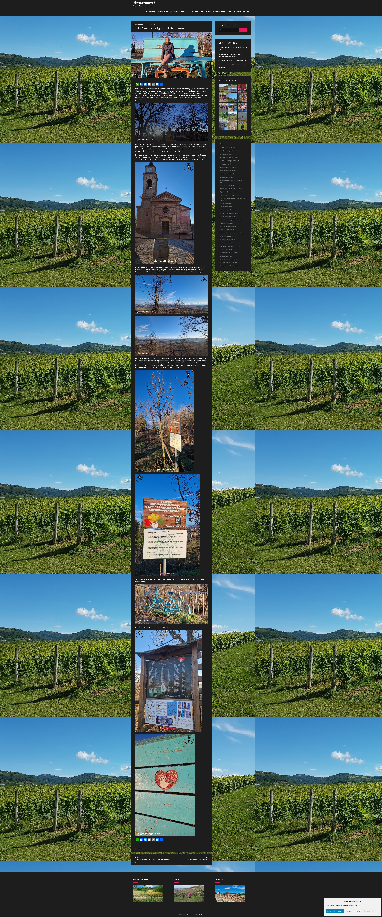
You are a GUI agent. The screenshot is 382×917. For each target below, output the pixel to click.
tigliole (235, 262)
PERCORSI (185, 12)
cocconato (240, 151)
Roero (144, 849)
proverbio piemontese (227, 239)
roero (236, 253)
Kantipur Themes (198, 914)
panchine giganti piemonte (228, 216)
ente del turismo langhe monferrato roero (231, 181)
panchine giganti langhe (227, 210)
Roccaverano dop (225, 253)
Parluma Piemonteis (226, 223)
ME (229, 12)
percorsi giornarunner (227, 229)
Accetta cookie (335, 911)
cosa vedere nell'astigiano (228, 167)
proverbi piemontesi (226, 243)
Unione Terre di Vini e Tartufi (229, 266)
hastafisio (231, 185)
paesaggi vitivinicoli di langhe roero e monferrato (232, 199)
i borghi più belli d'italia (227, 188)
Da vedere (150, 12)
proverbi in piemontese (227, 236)
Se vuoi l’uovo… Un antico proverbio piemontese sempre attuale (229, 55)
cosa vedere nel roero (227, 177)
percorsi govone (225, 233)
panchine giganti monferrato (229, 213)
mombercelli (224, 195)
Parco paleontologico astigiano (230, 220)
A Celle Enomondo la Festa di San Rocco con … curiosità (232, 48)
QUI (168, 627)
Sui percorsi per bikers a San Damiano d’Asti (232, 60)
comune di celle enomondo (229, 157)
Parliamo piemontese (215, 12)
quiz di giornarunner (226, 246)
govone (222, 185)
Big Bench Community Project (230, 147)
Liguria (222, 192)
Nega (348, 911)
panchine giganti (225, 203)
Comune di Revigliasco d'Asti (229, 161)
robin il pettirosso (226, 249)
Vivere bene (197, 12)
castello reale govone (227, 151)
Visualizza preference (366, 911)
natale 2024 (235, 195)
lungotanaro (231, 192)
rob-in (238, 246)
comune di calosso (226, 154)
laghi (240, 188)
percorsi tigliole (239, 233)
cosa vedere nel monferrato (229, 174)
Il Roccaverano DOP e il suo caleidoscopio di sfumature (232, 66)
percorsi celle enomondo (228, 226)
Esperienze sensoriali (168, 12)
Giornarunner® (144, 2)
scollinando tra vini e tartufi (229, 259)
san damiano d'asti (226, 256)
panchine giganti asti (226, 206)
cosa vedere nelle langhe (228, 170)
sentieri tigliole (225, 262)
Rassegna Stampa (241, 12)
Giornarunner (141, 24)
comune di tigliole (226, 164)
